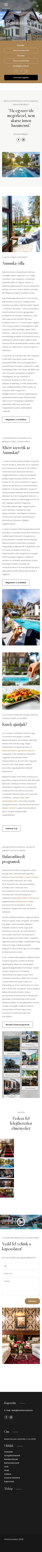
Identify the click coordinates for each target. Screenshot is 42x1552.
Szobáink (8, 1452)
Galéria (7, 1474)
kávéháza (20, 901)
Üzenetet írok (11, 828)
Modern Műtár (8, 808)
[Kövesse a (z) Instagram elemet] (23, 140)
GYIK (6, 1466)
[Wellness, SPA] (7, 1183)
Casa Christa (31, 877)
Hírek (6, 1470)
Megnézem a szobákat (15, 419)
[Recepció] (7, 1174)
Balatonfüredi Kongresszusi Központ (18, 750)
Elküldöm (32, 1301)
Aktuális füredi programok (17, 1024)
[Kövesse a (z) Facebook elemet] (19, 140)
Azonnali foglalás (21, 77)
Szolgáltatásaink (12, 1455)
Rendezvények (11, 1459)
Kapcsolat (9, 1481)
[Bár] (7, 1193)
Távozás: (21, 55)
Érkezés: (20, 45)
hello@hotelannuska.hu (22, 1410)
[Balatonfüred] (7, 1163)
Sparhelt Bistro (18, 877)
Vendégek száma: (21, 66)
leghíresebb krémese (27, 898)
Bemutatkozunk (11, 1463)
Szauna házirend (12, 1477)
